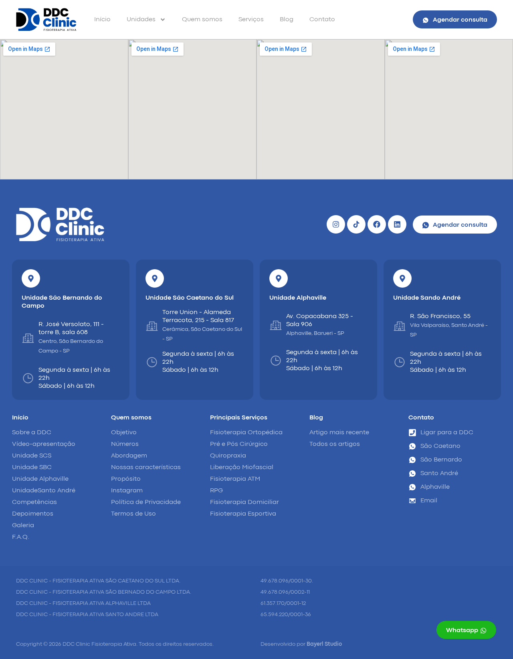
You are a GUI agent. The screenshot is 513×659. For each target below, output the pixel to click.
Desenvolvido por (301, 644)
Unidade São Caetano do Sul (189, 298)
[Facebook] (377, 224)
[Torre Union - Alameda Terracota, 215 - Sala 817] (151, 326)
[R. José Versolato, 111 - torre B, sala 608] (28, 338)
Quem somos (202, 19)
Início (102, 19)
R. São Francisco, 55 (440, 316)
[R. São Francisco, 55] (399, 326)
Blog (286, 19)
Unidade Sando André (426, 298)
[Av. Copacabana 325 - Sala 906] (275, 325)
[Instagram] (336, 224)
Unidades (141, 19)
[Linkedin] (397, 224)
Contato (322, 19)
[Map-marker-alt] (31, 278)
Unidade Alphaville (297, 298)
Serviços (251, 19)
